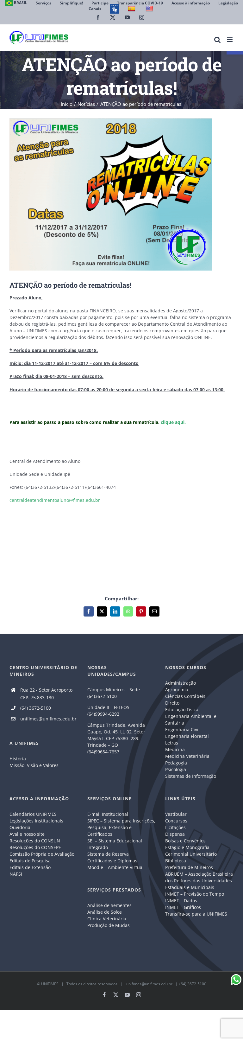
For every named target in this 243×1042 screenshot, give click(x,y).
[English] (150, 9)
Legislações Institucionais (36, 821)
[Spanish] (132, 9)
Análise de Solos (104, 912)
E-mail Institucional (107, 814)
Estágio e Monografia (187, 847)
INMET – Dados (181, 901)
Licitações (175, 827)
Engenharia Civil (182, 729)
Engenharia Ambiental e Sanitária (190, 719)
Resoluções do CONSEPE (35, 847)
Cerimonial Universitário (191, 854)
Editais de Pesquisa (30, 861)
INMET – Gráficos (183, 907)
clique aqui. (173, 422)
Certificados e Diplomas (112, 861)
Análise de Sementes (109, 905)
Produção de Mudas (108, 925)
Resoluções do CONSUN (34, 841)
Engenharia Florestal (187, 736)
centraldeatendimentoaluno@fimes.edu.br (54, 500)
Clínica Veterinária (106, 919)
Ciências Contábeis (185, 696)
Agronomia (176, 690)
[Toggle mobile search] (217, 39)
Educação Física (181, 709)
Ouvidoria (19, 827)
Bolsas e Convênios (185, 841)
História (17, 759)
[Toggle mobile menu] (230, 39)
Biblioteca (175, 861)
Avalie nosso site (27, 834)
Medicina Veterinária (187, 756)
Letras (171, 743)
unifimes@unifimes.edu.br (48, 719)
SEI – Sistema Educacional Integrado (114, 844)
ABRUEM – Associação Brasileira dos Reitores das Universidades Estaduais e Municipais (199, 880)
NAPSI (16, 874)
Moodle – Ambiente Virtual (115, 867)
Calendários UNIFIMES (33, 814)
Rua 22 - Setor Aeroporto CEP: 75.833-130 (46, 693)
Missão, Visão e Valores (34, 765)
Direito (172, 703)
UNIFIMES (50, 984)
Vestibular (176, 814)
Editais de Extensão (30, 867)
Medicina (175, 749)
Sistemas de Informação (190, 776)
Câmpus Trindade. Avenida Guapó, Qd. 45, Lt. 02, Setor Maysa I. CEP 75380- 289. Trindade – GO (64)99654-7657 (116, 738)
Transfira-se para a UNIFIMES (196, 914)
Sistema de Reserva (108, 854)
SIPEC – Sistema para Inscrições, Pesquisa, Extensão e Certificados (121, 827)
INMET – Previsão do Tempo (194, 894)
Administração (180, 683)
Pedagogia (176, 763)
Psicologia (175, 769)
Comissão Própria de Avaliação (41, 854)
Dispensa (175, 834)
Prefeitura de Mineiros (189, 867)
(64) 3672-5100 (35, 708)
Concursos (176, 821)
